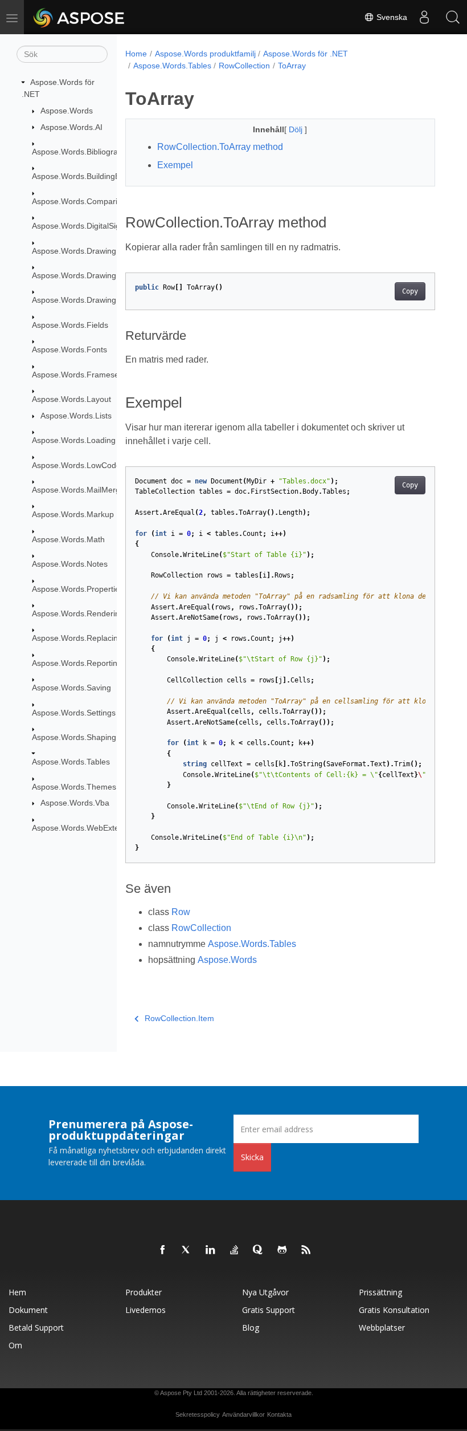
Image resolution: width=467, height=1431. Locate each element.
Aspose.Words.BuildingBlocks (85, 176)
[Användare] (424, 17)
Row (180, 912)
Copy (410, 291)
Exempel (175, 165)
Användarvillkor (243, 1414)
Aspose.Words (66, 110)
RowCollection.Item (179, 1018)
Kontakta (279, 1414)
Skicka (252, 1157)
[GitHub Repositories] (282, 1250)
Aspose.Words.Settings (74, 712)
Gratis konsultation (394, 1309)
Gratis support (268, 1309)
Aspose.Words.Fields (70, 325)
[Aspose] (79, 17)
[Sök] (453, 17)
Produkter (143, 1292)
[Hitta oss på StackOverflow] (234, 1250)
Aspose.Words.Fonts (69, 349)
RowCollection (244, 65)
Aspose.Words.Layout (71, 399)
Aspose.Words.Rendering (78, 613)
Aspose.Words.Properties (78, 588)
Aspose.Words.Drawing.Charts (87, 275)
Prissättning (380, 1292)
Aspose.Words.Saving (71, 687)
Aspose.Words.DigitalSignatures (90, 225)
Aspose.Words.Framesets (78, 374)
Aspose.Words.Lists (76, 415)
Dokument (28, 1309)
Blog (250, 1327)
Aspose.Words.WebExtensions (87, 827)
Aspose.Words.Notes (70, 563)
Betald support (36, 1327)
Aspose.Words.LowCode (76, 465)
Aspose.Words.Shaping (74, 737)
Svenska (390, 17)
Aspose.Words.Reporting (77, 663)
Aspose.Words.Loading (74, 440)
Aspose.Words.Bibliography (81, 151)
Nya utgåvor (265, 1292)
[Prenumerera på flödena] (306, 1250)
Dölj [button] (297, 129)
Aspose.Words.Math (68, 539)
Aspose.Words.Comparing (79, 201)
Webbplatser (382, 1327)
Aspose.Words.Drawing (74, 250)
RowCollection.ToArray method (220, 147)
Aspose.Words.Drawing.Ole (81, 299)
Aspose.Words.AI (71, 127)
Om (15, 1345)
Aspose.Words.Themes (74, 786)
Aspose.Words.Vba (74, 802)
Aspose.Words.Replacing (77, 638)
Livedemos (145, 1309)
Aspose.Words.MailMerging (81, 489)
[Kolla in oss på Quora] (258, 1250)
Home (136, 53)
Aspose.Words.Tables (71, 761)
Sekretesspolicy (197, 1414)
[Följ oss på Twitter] (186, 1250)
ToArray (292, 65)
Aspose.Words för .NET (305, 53)
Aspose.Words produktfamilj (205, 53)
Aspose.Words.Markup (73, 514)
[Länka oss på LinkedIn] (210, 1250)
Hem (17, 1292)
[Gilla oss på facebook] (162, 1250)
